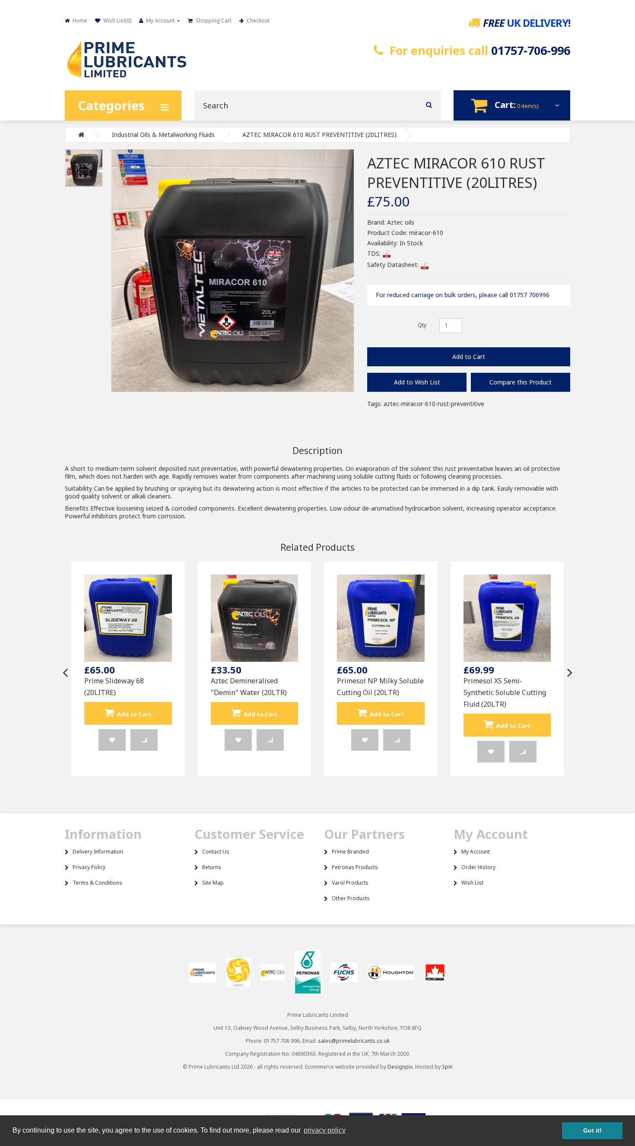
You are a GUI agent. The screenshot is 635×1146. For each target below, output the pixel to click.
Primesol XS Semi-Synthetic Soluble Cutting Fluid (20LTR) (505, 692)
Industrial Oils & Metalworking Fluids (163, 135)
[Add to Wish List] (112, 740)
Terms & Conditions (97, 882)
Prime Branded (350, 851)
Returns (211, 867)
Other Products (351, 898)
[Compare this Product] (144, 740)
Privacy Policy (89, 867)
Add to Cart (468, 356)
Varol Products (350, 882)
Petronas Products (355, 867)
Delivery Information (98, 851)
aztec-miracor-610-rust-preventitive (434, 404)
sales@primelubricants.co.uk (354, 1040)
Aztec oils (400, 222)
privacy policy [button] (325, 1130)
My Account (475, 851)
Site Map (213, 882)
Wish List (472, 882)
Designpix (400, 1066)
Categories (111, 105)
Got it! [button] (592, 1130)
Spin (447, 1066)
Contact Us (215, 851)
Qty (422, 325)
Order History (478, 867)
